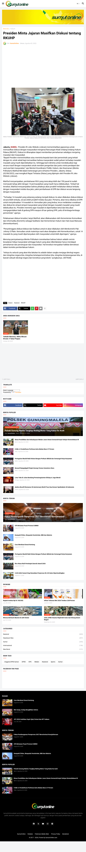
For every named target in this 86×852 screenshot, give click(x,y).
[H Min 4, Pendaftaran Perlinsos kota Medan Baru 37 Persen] (8, 451)
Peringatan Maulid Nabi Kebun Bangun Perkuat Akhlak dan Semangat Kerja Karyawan (43, 458)
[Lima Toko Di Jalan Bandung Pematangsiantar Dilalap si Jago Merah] (8, 480)
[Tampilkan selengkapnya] (45, 308)
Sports (53, 662)
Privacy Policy (55, 834)
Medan (37, 662)
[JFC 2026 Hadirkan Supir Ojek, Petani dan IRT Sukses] (7, 721)
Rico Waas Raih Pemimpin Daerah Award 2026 (30, 563)
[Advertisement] (21, 63)
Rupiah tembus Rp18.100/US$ (13, 600)
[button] (3, 3)
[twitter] (38, 824)
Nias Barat (43, 649)
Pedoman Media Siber (42, 834)
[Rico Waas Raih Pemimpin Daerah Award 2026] (8, 566)
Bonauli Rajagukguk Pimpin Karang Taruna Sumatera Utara (34, 468)
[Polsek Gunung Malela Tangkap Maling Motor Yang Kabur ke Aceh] (7, 771)
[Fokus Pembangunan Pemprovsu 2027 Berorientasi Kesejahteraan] (7, 737)
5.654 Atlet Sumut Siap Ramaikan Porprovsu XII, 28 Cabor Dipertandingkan (39, 573)
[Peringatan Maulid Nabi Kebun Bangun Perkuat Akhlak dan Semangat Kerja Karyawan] (8, 461)
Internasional (43, 645)
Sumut (43, 642)
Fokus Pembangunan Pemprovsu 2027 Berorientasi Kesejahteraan (36, 734)
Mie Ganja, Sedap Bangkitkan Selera (26, 710)
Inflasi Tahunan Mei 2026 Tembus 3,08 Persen (59, 600)
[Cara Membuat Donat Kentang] (8, 547)
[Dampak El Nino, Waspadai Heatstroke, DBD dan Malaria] (8, 537)
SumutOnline (21, 834)
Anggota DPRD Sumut (11, 662)
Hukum (12, 29)
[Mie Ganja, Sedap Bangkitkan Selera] (7, 712)
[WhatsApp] (32, 308)
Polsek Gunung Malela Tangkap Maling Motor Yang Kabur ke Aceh (36, 769)
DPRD (24, 662)
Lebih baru (6, 379)
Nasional (16, 303)
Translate (18, 392)
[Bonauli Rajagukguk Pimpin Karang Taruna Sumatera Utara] (8, 470)
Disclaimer (65, 834)
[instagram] (47, 824)
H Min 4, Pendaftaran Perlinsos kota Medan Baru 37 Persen (34, 449)
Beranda (6, 29)
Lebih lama (79, 379)
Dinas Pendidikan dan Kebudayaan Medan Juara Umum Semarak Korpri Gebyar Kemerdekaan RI (47, 439)
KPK (30, 662)
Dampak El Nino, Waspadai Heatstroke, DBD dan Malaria (33, 535)
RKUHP (23, 303)
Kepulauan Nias (43, 638)
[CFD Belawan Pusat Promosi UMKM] (8, 528)
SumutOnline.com (51, 837)
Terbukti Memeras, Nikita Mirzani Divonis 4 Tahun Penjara (15, 338)
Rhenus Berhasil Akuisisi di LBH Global (16, 618)
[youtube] (43, 824)
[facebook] (34, 824)
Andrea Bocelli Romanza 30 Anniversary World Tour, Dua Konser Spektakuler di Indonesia (44, 487)
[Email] (40, 308)
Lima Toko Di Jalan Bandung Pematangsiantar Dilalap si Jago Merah (38, 477)
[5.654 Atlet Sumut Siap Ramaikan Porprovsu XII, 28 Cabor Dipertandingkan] (8, 575)
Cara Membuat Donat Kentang (25, 544)
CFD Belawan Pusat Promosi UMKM (26, 525)
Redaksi (30, 834)
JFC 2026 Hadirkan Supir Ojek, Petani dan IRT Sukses (31, 719)
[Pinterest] (36, 308)
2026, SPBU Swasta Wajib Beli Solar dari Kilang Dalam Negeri (62, 619)
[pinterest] (52, 824)
